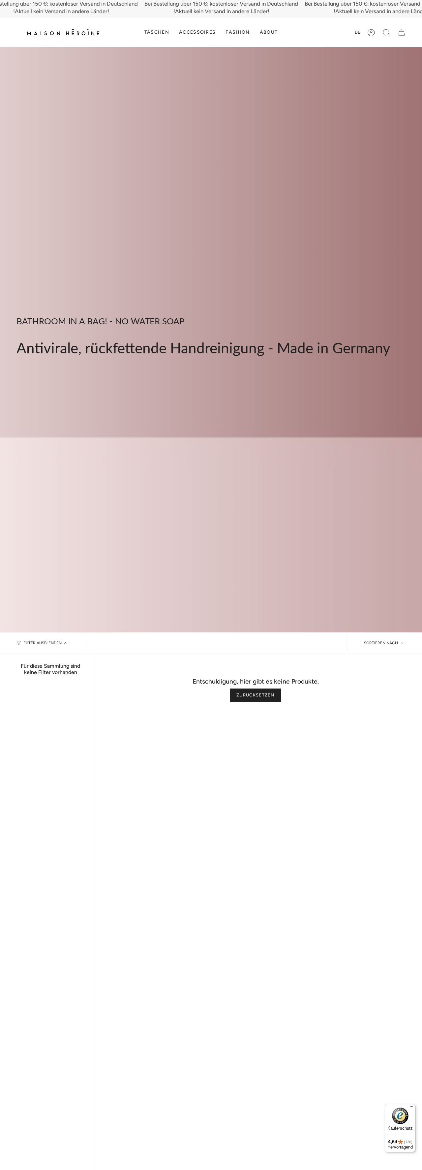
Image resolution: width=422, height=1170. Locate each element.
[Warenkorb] (401, 32)
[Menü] (411, 1108)
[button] (156, 32)
